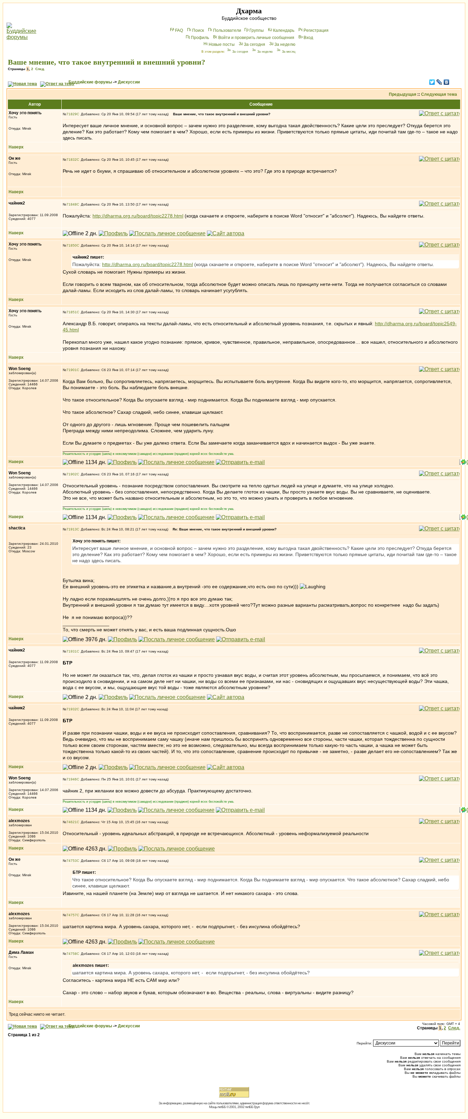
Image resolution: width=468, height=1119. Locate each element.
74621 (71, 822)
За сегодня (254, 44)
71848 (71, 204)
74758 (71, 954)
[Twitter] (432, 82)
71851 (71, 312)
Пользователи (227, 30)
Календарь (283, 30)
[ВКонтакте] (446, 82)
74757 (71, 915)
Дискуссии (129, 82)
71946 (71, 779)
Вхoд (308, 37)
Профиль (200, 37)
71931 (71, 651)
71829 (71, 114)
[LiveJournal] (439, 82)
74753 (71, 861)
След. (40, 69)
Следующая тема (439, 94)
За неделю (284, 44)
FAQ (179, 30)
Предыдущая (402, 94)
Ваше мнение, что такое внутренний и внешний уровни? (106, 62)
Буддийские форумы (90, 82)
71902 (71, 474)
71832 (71, 159)
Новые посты (222, 44)
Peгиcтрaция (316, 30)
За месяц (288, 51)
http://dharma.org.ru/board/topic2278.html (138, 216)
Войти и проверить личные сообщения (256, 37)
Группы (256, 30)
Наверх (16, 147)
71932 (71, 709)
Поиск (198, 30)
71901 (71, 370)
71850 (71, 245)
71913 (71, 529)
